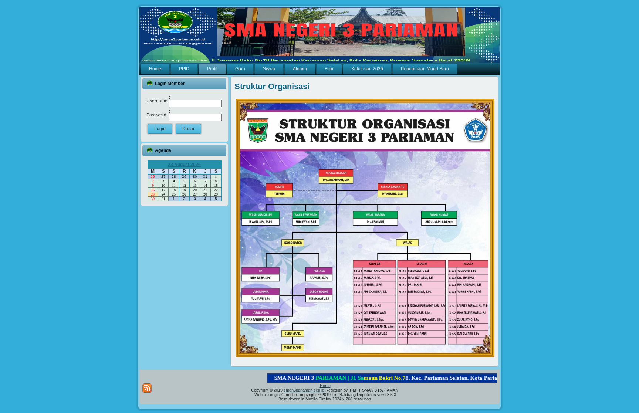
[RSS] (147, 388)
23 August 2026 (184, 164)
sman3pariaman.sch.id (304, 390)
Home (325, 385)
